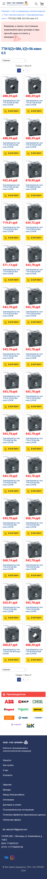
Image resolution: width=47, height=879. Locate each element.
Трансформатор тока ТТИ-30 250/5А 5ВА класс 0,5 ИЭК (34, 145)
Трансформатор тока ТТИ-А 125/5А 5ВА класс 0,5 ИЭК (34, 356)
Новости (7, 760)
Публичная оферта (12, 820)
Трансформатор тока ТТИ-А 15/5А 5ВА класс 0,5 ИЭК (11, 609)
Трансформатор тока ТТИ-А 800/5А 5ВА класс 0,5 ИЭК (34, 187)
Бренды (7, 790)
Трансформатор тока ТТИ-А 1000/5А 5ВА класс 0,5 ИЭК (11, 187)
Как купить (8, 765)
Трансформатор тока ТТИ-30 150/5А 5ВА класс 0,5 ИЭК (34, 103)
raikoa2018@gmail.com (16, 829)
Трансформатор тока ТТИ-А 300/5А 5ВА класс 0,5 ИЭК (34, 271)
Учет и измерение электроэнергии (28, 11)
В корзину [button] (13, 111)
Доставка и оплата (12, 805)
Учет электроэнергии (14, 15)
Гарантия (7, 784)
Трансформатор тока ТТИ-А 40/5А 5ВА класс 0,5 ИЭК (11, 525)
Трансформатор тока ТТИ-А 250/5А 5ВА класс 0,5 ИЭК (11, 314)
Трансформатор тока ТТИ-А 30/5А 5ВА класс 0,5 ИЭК (34, 525)
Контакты (7, 775)
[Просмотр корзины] (42, 4)
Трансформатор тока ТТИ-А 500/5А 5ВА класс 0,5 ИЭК (34, 229)
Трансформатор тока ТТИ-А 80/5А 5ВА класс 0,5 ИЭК (11, 440)
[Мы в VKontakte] (6, 857)
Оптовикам (8, 799)
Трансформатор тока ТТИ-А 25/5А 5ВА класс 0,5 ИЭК (11, 567)
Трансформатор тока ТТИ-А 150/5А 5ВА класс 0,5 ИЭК (11, 356)
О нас (5, 770)
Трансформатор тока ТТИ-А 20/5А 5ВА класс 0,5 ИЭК (34, 567)
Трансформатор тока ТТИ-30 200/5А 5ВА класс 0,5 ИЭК (11, 103)
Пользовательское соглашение (18, 809)
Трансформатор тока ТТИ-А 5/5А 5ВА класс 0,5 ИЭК (11, 651)
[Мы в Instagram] (12, 857)
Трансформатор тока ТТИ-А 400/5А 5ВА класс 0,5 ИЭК (11, 271)
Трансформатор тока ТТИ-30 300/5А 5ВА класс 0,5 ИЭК (11, 145)
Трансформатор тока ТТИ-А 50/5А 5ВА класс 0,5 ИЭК (34, 483)
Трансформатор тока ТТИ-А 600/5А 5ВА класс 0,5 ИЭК (11, 229)
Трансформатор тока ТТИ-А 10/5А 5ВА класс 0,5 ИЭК (34, 609)
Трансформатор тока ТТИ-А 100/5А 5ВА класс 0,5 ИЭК (34, 398)
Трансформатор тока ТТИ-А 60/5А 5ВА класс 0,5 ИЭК (11, 483)
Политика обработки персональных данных (24, 815)
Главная (5, 11)
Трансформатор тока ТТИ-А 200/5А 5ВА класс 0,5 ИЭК (34, 314)
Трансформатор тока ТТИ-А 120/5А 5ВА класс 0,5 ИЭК (11, 398)
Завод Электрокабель (13, 794)
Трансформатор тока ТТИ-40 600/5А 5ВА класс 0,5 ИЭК (34, 651)
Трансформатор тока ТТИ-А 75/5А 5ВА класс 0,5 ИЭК (34, 440)
